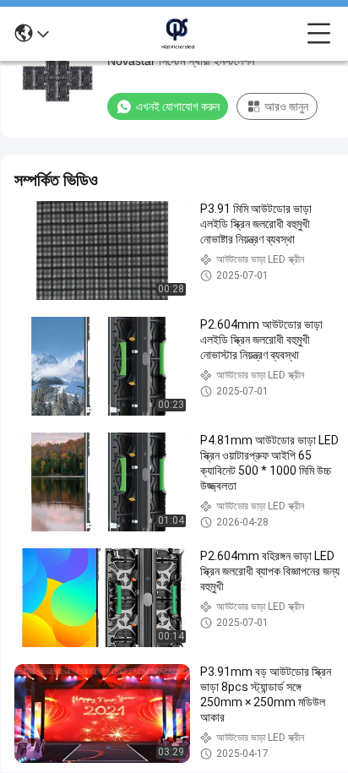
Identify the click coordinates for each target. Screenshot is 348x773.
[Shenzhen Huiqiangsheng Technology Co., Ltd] (178, 34)
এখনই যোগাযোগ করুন (178, 106)
